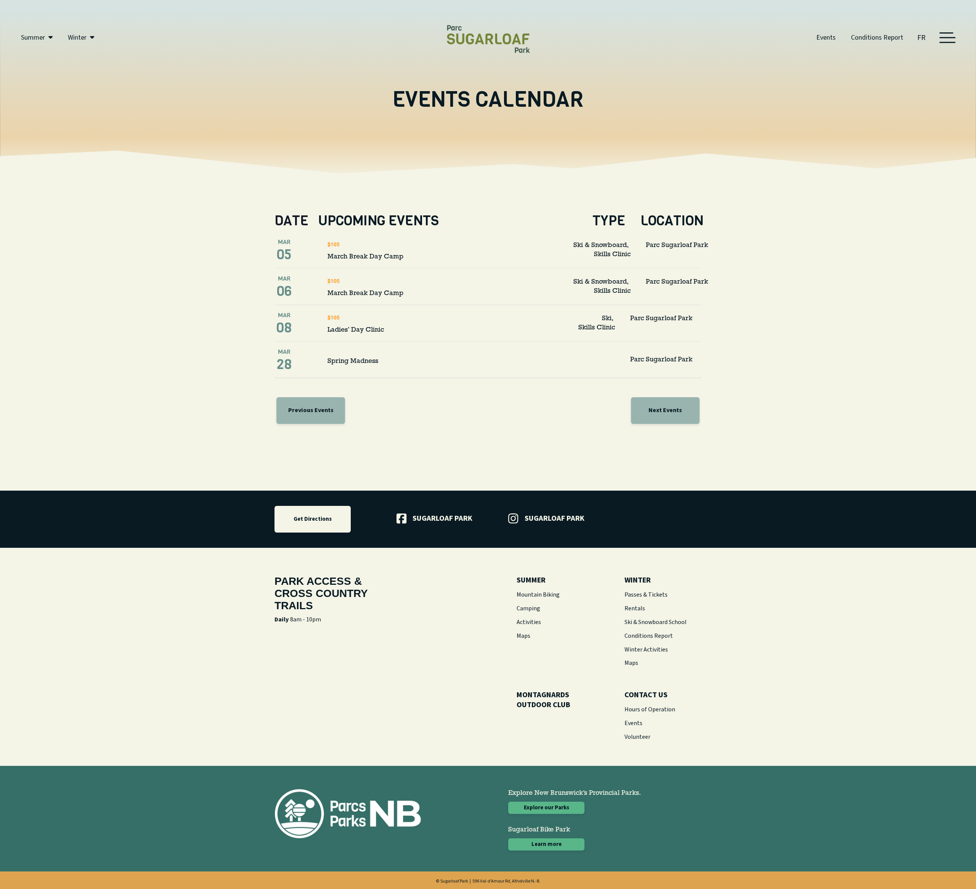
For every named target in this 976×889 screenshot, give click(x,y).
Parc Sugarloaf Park (677, 245)
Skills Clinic (612, 254)
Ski (607, 318)
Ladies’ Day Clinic (355, 330)
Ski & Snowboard (600, 245)
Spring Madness (352, 361)
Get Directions (313, 519)
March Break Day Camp (365, 257)
